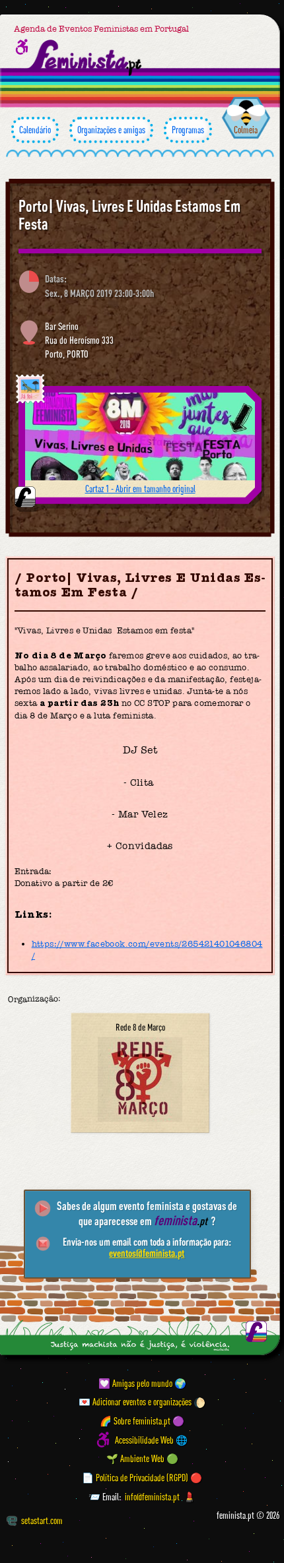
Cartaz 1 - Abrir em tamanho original (140, 488)
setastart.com (42, 1520)
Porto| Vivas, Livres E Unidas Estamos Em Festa (129, 214)
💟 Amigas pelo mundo (135, 1383)
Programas (188, 129)
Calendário (35, 129)
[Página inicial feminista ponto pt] (85, 58)
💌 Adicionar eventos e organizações (135, 1402)
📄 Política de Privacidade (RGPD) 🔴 (142, 1477)
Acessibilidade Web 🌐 (151, 1440)
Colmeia (246, 129)
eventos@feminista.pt (146, 1253)
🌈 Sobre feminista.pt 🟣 (142, 1420)
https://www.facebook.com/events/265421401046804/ (147, 950)
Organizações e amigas (111, 129)
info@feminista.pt (152, 1496)
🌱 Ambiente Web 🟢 (142, 1459)
